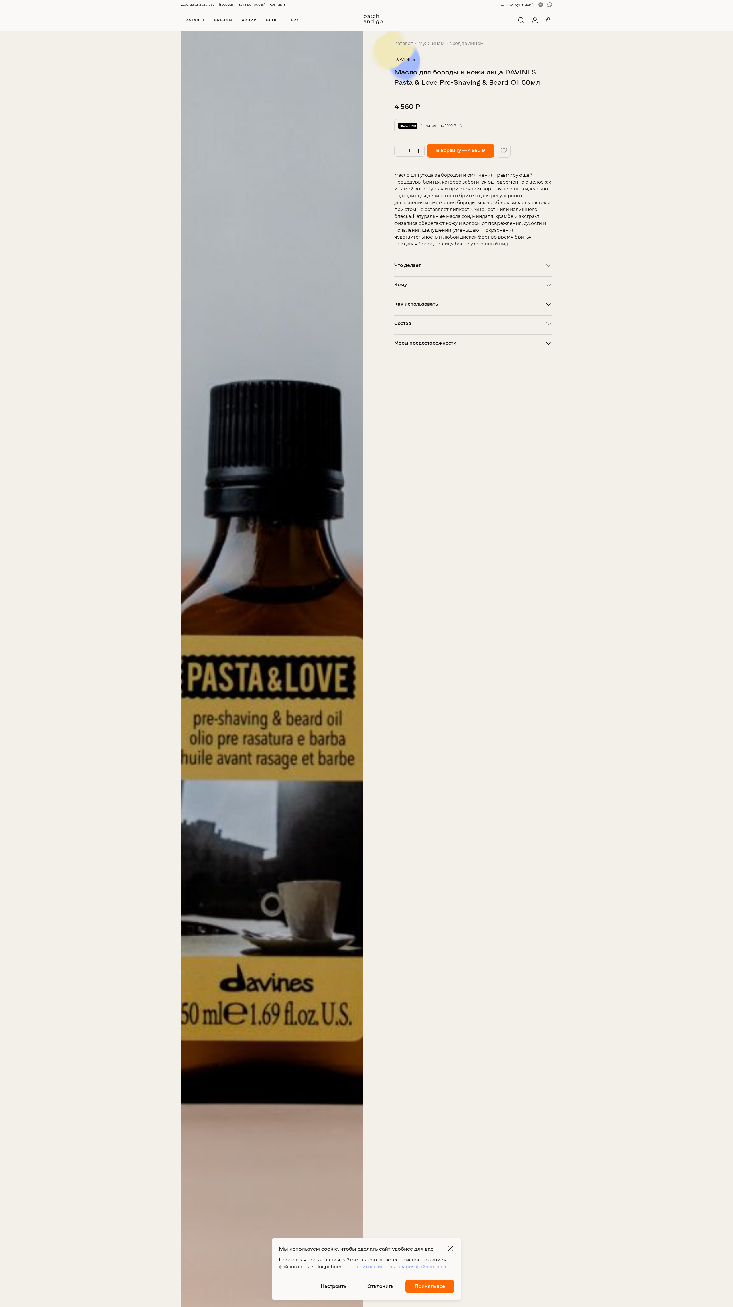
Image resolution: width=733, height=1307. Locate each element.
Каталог (403, 43)
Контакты (277, 4)
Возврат (226, 4)
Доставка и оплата (197, 4)
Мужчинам (431, 43)
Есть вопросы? (251, 4)
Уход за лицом (467, 43)
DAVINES (404, 59)
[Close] (450, 1248)
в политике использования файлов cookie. (400, 1266)
